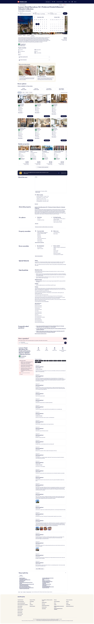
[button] (39, 22)
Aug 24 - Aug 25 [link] (23, 89)
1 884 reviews (21, 357)
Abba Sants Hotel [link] (22, 580)
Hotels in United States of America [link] (23, 604)
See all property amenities (39, 242)
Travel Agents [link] (44, 608)
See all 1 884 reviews (21, 45)
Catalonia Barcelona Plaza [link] (46, 584)
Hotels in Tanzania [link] (20, 609)
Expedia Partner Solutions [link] (45, 605)
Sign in (75, 1)
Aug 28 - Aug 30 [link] (49, 89)
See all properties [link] (23, 4)
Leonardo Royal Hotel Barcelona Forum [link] (25, 582)
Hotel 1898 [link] (44, 583)
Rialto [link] (43, 579)
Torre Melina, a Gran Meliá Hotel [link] (24, 579)
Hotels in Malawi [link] (20, 606)
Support (65, 1)
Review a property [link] (32, 606)
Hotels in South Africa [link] (21, 601)
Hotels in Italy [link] (20, 615)
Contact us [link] (31, 604)
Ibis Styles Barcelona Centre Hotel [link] (48, 586)
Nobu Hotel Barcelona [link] (23, 578)
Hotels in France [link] (20, 612)
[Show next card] (67, 155)
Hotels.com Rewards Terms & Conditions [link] (58, 609)
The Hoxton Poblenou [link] (46, 582)
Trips (69, 1)
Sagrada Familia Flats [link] (45, 587)
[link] (65, 5)
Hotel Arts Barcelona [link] (45, 578)
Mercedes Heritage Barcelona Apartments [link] (26, 587)
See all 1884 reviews (39, 568)
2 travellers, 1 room (53, 13)
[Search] (65, 343)
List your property (60, 1)
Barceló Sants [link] (21, 581)
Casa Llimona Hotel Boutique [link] (24, 585)
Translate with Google (39, 369)
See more (36, 223)
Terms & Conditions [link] (57, 601)
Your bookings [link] (32, 601)
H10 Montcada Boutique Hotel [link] (47, 581)
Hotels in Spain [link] (20, 607)
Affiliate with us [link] (44, 602)
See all (19, 54)
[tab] (21, 575)
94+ (65, 32)
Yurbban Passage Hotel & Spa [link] (24, 588)
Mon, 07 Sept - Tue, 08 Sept (40, 13)
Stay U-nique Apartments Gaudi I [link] (24, 586)
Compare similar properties (43, 167)
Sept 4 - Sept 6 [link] (61, 89)
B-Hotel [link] (20, 583)
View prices (30, 116)
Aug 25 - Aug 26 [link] (36, 89)
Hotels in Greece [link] (20, 610)
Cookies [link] (55, 604)
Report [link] (22, 374)
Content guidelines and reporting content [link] (59, 606)
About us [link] (67, 601)
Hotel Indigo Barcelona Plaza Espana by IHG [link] (26, 584)
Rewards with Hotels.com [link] (69, 606)
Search (65, 13)
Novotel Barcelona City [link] (46, 585)
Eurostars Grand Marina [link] (46, 580)
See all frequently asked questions (40, 333)
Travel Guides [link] (68, 604)
